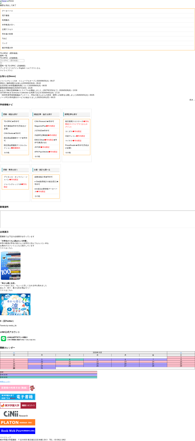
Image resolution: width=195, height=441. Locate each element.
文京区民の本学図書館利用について (14, 86)
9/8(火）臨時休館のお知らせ (11, 83)
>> (181, 352)
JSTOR (38, 147)
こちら (10, 248)
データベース (7, 11)
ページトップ (5, 437)
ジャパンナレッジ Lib (12, 184)
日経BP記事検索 (41, 135)
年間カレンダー (5, 382)
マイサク (68, 141)
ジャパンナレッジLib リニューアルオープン (18, 81)
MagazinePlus (40, 126)
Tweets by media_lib (8, 326)
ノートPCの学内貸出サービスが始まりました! (18, 97)
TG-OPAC (8, 121)
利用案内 (5, 20)
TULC (4, 39)
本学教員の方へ (8, 25)
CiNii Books (8, 133)
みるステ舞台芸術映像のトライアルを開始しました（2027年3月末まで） (29, 90)
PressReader (70, 145)
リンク (4, 43)
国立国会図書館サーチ (13, 138)
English (22, 68)
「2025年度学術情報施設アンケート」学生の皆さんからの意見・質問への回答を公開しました (38, 95)
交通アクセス (7, 29)
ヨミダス (68, 131)
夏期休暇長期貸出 (7, 88)
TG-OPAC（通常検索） (9, 53)
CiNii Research (41, 121)
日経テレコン (70, 136)
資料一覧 (3, 56)
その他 (6, 153)
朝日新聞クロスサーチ (74, 121)
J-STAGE (38, 131)
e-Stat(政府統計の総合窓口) (46, 181)
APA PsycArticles (41, 152)
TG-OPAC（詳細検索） (9, 58)
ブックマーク (5, 68)
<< (14, 352)
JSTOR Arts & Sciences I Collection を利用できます (21, 93)
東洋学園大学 (7, 48)
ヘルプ (28, 68)
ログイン (15, 68)
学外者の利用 (7, 34)
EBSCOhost (39, 140)
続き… (192, 100)
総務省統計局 (40, 177)
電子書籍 (5, 15)
